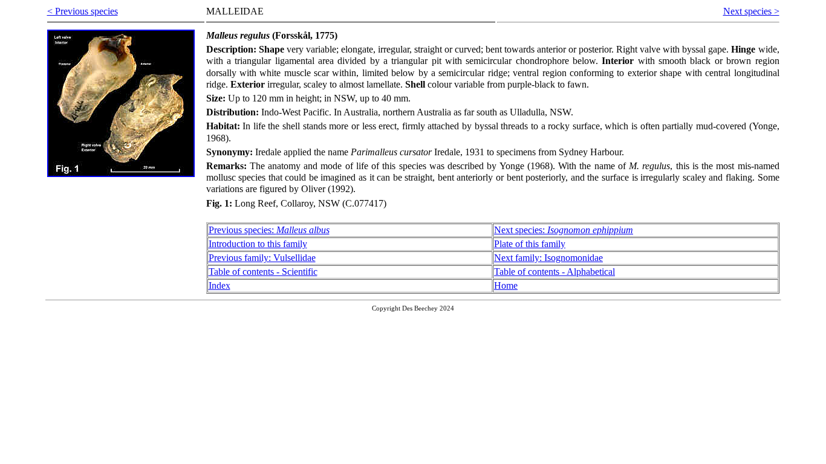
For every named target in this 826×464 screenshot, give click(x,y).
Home (506, 285)
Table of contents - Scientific (263, 271)
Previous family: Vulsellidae (262, 258)
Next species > (751, 11)
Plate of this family (529, 244)
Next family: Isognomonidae (548, 258)
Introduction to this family (258, 244)
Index (219, 285)
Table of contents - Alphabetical (554, 271)
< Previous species (82, 11)
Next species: (563, 230)
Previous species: (269, 230)
